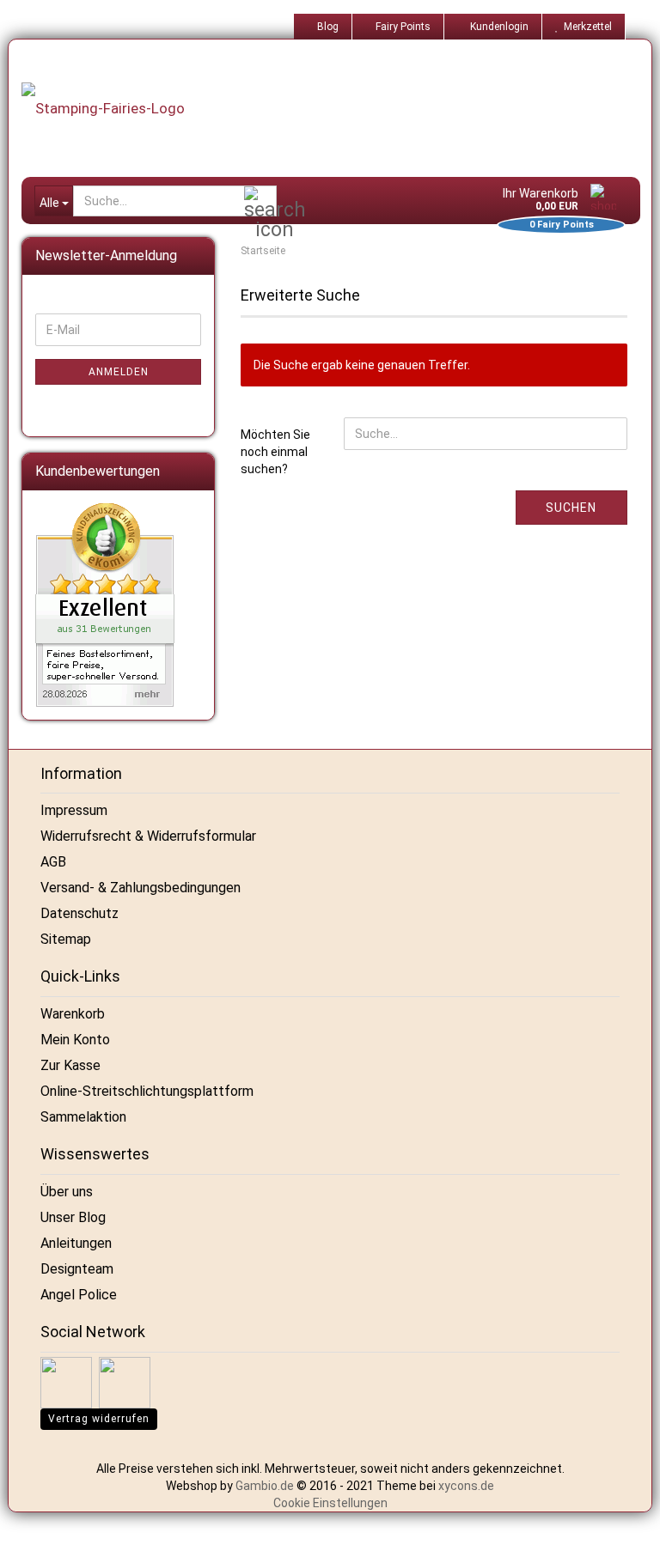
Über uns (66, 1191)
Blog (327, 27)
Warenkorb (72, 1014)
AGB (53, 862)
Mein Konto (75, 1039)
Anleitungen (76, 1243)
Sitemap (65, 939)
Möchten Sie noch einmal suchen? (275, 452)
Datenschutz (79, 913)
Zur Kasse (70, 1065)
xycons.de (466, 1486)
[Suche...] (260, 201)
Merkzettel (585, 27)
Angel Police (78, 1294)
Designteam (76, 1269)
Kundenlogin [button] (497, 27)
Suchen (571, 507)
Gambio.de (264, 1486)
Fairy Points (402, 27)
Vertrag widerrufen (99, 1419)
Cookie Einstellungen (330, 1503)
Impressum (73, 810)
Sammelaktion (83, 1117)
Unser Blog (73, 1217)
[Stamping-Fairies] (338, 108)
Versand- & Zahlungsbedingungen (140, 887)
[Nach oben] (626, 1525)
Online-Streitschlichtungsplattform (147, 1091)
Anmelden (119, 372)
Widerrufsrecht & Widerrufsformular (148, 836)
